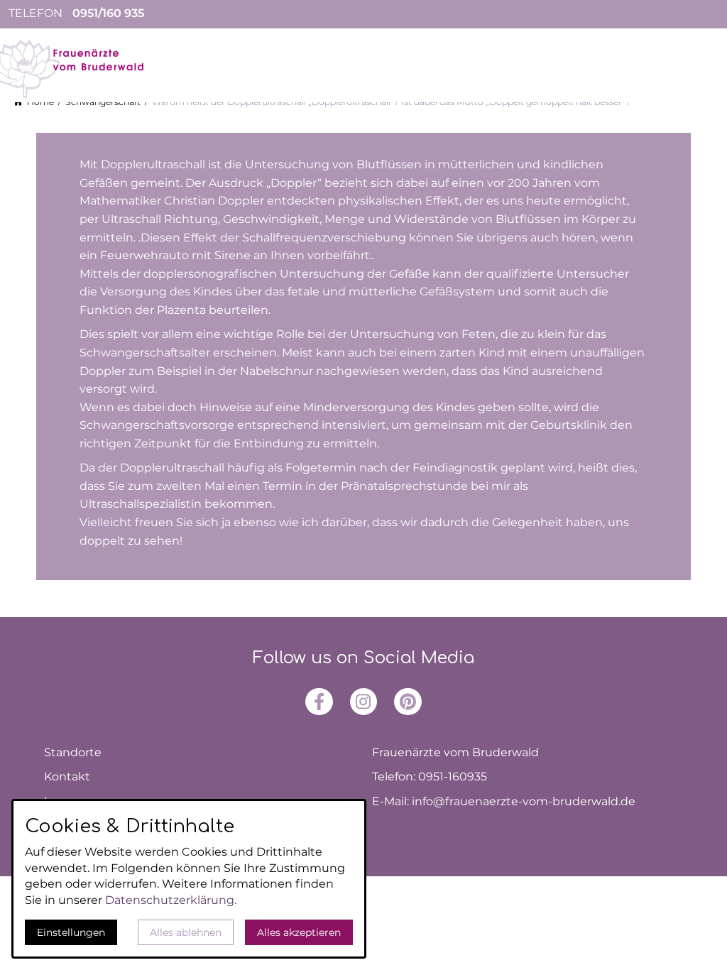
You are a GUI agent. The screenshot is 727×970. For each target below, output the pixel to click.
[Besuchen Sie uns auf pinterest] (407, 701)
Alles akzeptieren (299, 932)
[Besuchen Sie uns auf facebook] (318, 701)
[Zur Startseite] (85, 68)
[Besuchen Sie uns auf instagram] (363, 701)
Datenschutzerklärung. (170, 900)
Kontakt (67, 776)
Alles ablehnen (186, 932)
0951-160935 (452, 776)
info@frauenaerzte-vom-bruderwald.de (523, 801)
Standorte (73, 752)
